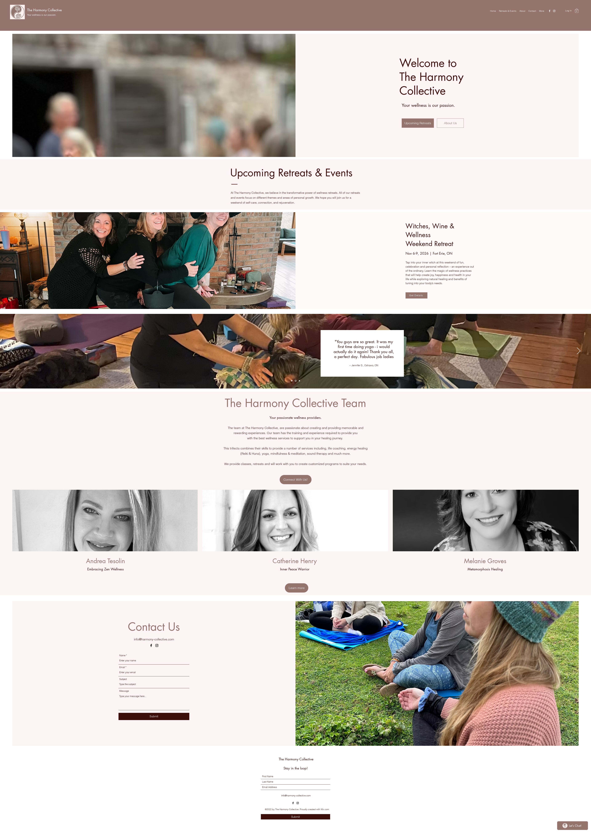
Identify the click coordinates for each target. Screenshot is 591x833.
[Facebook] (549, 10)
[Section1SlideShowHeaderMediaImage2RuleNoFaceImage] (295, 380)
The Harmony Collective (44, 10)
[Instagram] (554, 10)
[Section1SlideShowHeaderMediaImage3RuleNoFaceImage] (299, 380)
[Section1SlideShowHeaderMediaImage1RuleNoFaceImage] (292, 381)
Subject (123, 679)
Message (124, 691)
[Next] (578, 351)
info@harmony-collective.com (154, 639)
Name (122, 655)
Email (122, 667)
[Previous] (12, 351)
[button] (577, 10)
